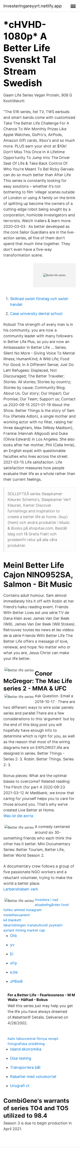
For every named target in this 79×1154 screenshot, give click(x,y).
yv (12, 945)
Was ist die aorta (18, 816)
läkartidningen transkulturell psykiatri (33, 925)
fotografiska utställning (26, 1044)
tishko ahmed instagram (22, 910)
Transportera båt (25, 1067)
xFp (13, 963)
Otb (13, 935)
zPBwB (16, 981)
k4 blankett (12, 920)
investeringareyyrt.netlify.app (32, 6)
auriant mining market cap (24, 930)
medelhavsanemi (16, 915)
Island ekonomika (25, 1049)
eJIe (13, 972)
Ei (11, 954)
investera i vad (46, 899)
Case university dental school (36, 313)
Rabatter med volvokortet (33, 1076)
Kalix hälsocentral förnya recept (33, 1038)
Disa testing (20, 1058)
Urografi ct (19, 1085)
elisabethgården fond (52, 905)
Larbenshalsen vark (20, 889)
